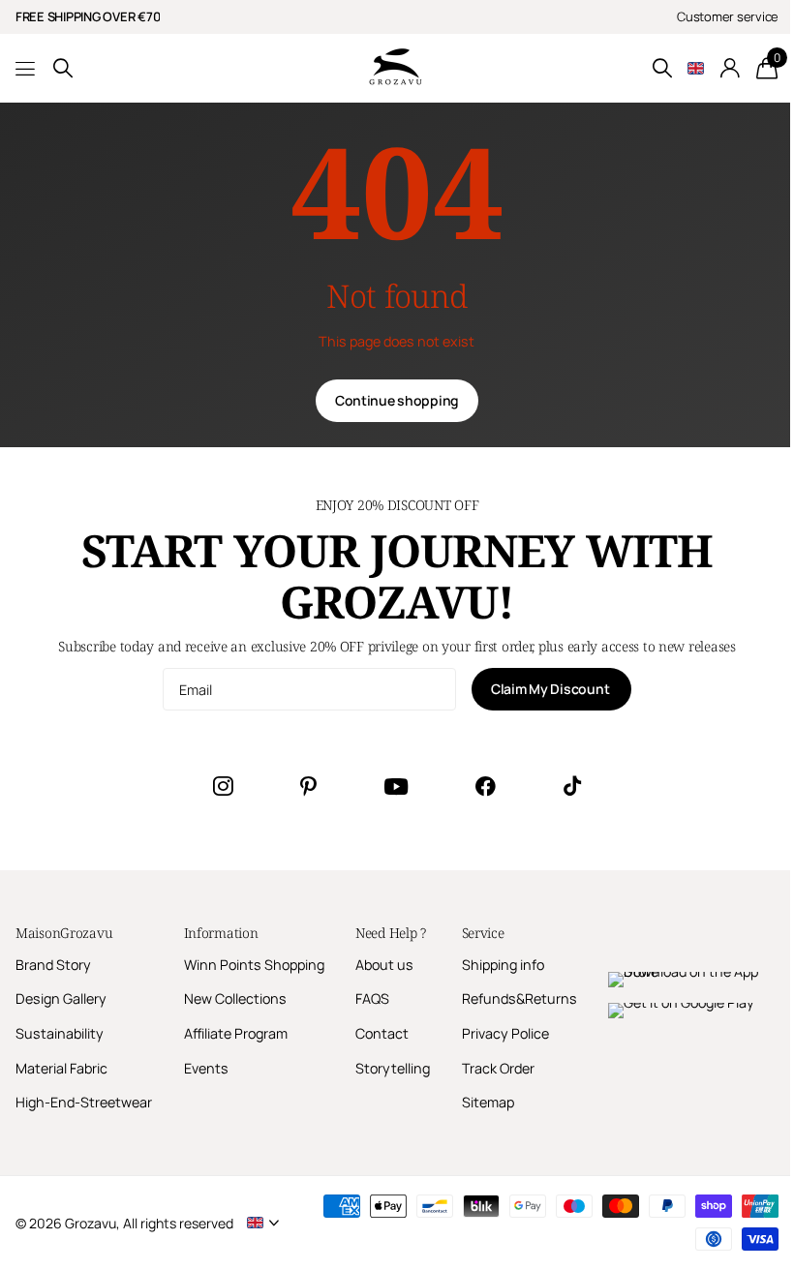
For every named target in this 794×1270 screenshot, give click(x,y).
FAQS (372, 998)
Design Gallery (61, 998)
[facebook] (485, 786)
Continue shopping (397, 400)
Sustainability (59, 1033)
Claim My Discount (551, 689)
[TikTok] (572, 786)
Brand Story (53, 964)
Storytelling (392, 1068)
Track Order (498, 1068)
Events (206, 1068)
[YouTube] (396, 786)
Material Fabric (61, 1068)
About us (384, 964)
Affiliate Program (236, 1033)
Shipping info (503, 964)
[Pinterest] (308, 786)
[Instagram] (222, 786)
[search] (63, 68)
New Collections (235, 998)
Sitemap (488, 1102)
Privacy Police (505, 1033)
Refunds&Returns (519, 998)
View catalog (26, 68)
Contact (382, 1033)
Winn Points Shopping (254, 964)
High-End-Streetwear (83, 1102)
